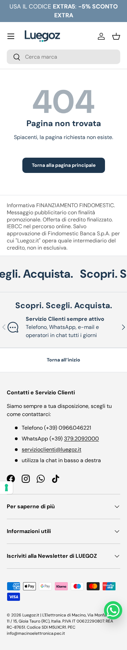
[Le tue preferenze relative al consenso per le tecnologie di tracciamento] (6, 487)
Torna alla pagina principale (64, 165)
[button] (116, 36)
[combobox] (63, 57)
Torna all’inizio (63, 360)
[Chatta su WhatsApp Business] (113, 610)
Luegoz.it (30, 615)
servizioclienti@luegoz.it (51, 449)
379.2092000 (81, 438)
